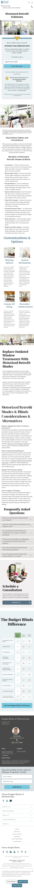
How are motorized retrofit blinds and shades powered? (14, 549)
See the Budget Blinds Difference (17, 705)
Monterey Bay (6, 6)
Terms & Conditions (17, 834)
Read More (5, 755)
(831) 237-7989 (32, 7)
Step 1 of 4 (18, 57)
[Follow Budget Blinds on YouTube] (14, 852)
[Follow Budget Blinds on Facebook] (3, 801)
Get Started (17, 66)
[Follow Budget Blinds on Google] (10, 801)
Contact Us (16, 602)
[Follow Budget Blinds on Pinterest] (22, 852)
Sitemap (17, 829)
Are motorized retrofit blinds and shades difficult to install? (14, 555)
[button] (7, 7)
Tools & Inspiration (9, 820)
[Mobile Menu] (32, 2)
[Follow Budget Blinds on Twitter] (18, 852)
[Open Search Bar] (29, 2)
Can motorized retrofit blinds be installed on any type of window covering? (14, 533)
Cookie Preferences (17, 841)
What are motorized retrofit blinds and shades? (15, 519)
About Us (5, 815)
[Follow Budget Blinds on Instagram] (7, 852)
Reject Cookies (23, 881)
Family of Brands (8, 811)
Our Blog (5, 824)
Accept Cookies (17, 885)
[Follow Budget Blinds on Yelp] (7, 801)
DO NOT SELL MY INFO (17, 839)
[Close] (32, 871)
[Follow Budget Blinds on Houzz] (10, 852)
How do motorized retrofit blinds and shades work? (16, 525)
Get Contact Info (16, 7)
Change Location (5, 724)
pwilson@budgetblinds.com (17, 738)
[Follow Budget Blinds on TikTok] (25, 852)
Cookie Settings (11, 881)
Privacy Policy (22, 90)
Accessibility (17, 836)
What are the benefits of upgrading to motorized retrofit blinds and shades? (15, 541)
